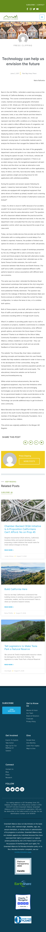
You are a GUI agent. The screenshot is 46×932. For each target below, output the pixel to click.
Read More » (9, 550)
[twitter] (34, 9)
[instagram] (31, 9)
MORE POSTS (29, 461)
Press (35, 73)
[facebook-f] (27, 9)
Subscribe (30, 5)
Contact (40, 5)
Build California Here (15, 589)
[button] (25, 443)
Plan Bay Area (27, 73)
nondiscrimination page (23, 852)
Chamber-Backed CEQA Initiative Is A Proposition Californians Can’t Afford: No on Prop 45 (22, 529)
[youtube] (37, 9)
